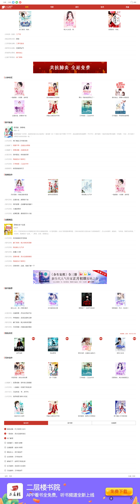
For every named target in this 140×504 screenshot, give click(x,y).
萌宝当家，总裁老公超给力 (86, 353)
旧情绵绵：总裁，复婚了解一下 (24, 266)
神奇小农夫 (120, 353)
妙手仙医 (19, 353)
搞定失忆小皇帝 (19, 416)
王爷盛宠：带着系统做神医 (120, 115)
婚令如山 (19, 53)
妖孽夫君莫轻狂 (53, 194)
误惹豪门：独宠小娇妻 (14, 443)
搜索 (135, 2)
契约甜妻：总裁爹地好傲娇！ (23, 204)
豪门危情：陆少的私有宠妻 (22, 243)
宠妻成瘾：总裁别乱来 (20, 150)
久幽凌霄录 (17, 209)
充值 (127, 7)
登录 (9, 2)
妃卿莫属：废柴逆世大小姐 (22, 213)
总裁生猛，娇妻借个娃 (19, 115)
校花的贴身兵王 (18, 168)
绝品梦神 (53, 353)
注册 (5, 2)
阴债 (17, 39)
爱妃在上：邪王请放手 (14, 452)
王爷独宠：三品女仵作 (87, 115)
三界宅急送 (20, 43)
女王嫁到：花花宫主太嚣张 (16, 466)
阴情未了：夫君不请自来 (87, 308)
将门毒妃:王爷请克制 (20, 141)
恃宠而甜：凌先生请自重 (19, 377)
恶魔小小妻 (17, 252)
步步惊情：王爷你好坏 (14, 457)
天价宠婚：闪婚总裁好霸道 (19, 194)
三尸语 (18, 34)
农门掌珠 (19, 57)
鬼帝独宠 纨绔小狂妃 (20, 396)
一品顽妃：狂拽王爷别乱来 (22, 387)
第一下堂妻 (53, 377)
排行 (77, 7)
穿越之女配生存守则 (53, 115)
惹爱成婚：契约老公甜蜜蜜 (22, 382)
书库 (52, 7)
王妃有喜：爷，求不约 (20, 392)
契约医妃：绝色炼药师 (20, 154)
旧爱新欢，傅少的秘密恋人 (120, 377)
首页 (26, 7)
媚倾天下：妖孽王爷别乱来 (16, 461)
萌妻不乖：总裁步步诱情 (21, 145)
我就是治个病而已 (19, 159)
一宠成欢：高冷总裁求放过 (16, 434)
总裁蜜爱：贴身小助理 (14, 447)
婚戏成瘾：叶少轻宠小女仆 (16, 429)
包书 (102, 7)
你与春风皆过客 (53, 308)
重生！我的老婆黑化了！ (87, 97)
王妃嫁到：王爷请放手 (14, 470)
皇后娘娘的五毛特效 (53, 97)
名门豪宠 (10, 438)
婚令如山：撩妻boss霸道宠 (120, 97)
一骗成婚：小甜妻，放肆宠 (19, 97)
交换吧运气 (20, 48)
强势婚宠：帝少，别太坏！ (120, 308)
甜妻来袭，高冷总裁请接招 (22, 256)
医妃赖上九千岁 (87, 194)
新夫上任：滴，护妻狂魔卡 (19, 308)
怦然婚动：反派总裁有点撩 (22, 318)
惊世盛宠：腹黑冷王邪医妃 (86, 416)
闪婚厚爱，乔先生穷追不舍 (22, 313)
